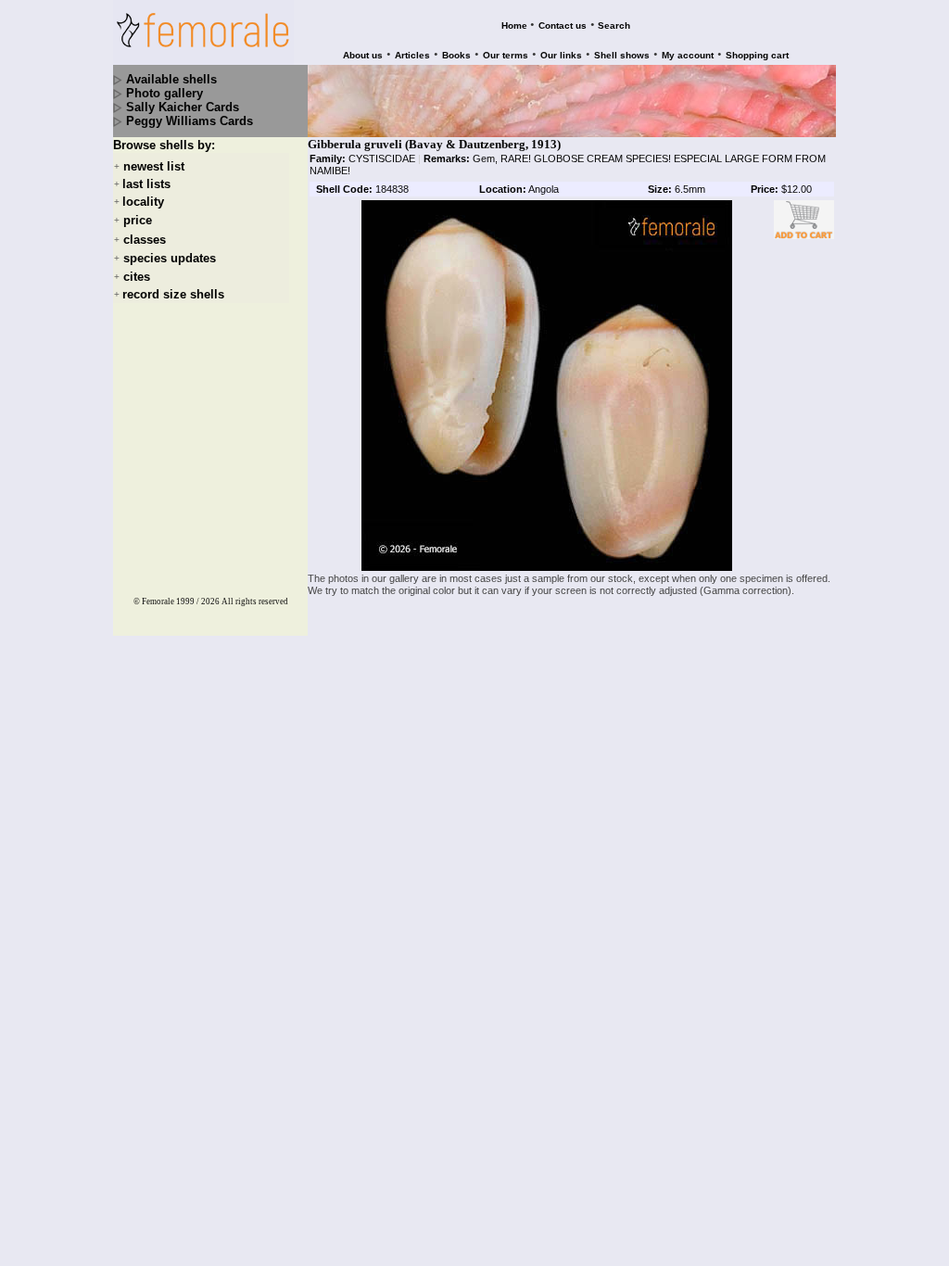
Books (456, 55)
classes (144, 240)
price (137, 221)
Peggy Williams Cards (189, 121)
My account (688, 55)
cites (136, 277)
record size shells (173, 294)
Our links (561, 55)
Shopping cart (757, 55)
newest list (153, 166)
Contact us (562, 25)
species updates (169, 258)
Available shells (171, 79)
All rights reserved (254, 601)
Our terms (505, 55)
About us (363, 55)
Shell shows (622, 55)
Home (514, 25)
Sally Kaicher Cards (182, 107)
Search (614, 25)
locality (143, 202)
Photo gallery (164, 93)
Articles (412, 55)
